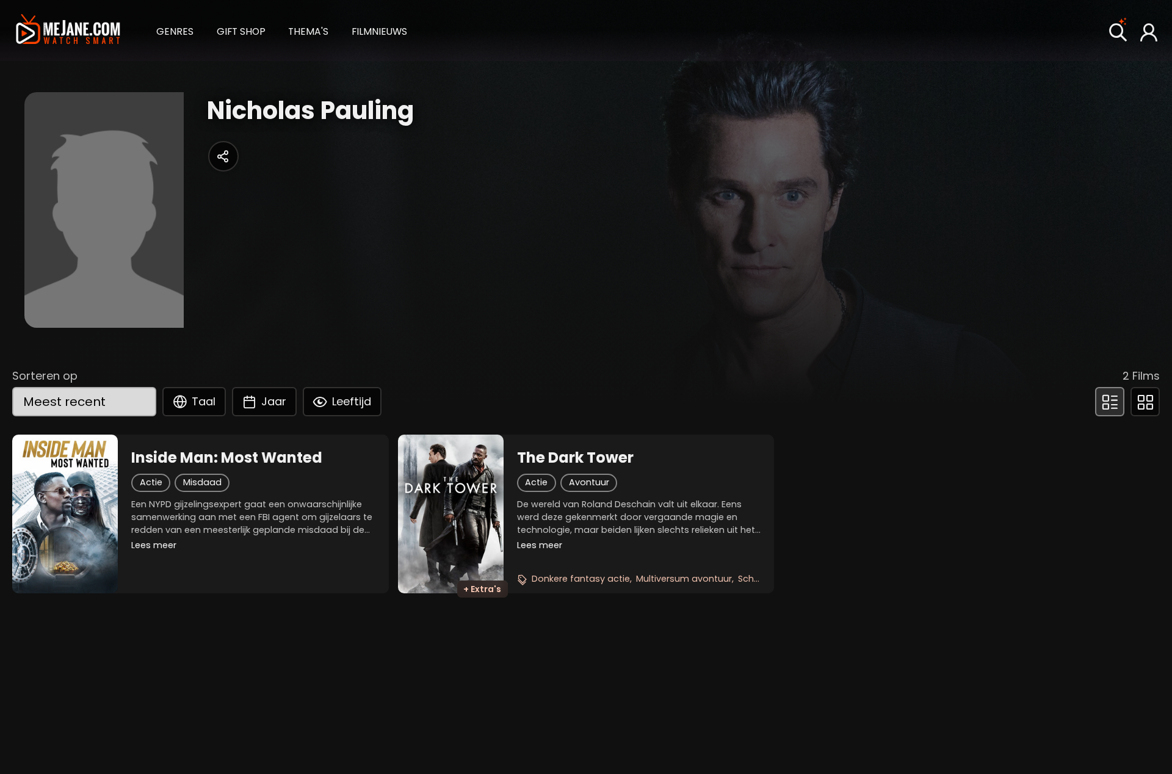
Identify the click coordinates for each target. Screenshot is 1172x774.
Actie (151, 482)
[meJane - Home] (67, 30)
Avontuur (589, 482)
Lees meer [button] (153, 545)
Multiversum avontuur (684, 579)
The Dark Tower (575, 458)
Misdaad (202, 482)
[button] (175, 30)
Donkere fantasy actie (581, 579)
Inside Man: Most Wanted (226, 458)
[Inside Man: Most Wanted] (65, 514)
